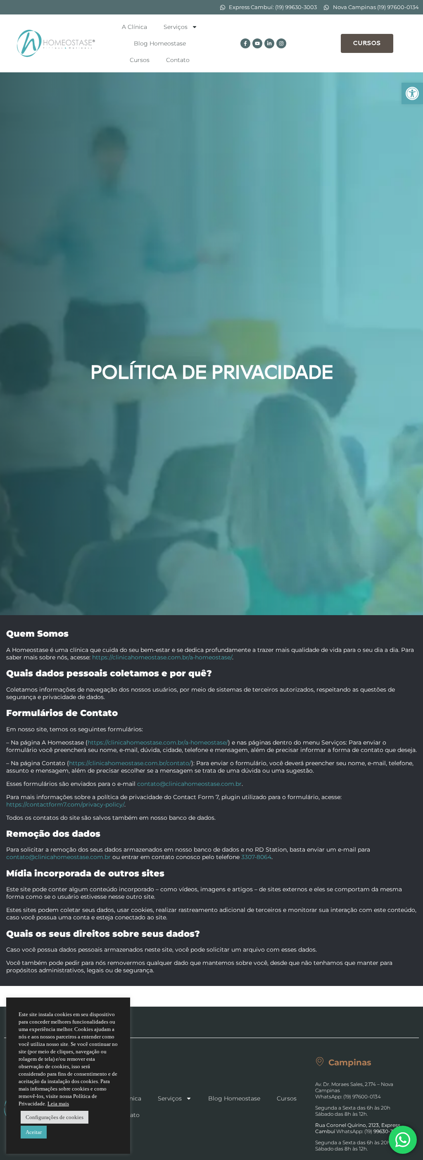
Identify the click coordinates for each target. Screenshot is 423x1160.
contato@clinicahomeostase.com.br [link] (189, 784)
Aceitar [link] (34, 1132)
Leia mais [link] (58, 1103)
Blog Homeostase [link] (160, 43)
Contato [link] (178, 60)
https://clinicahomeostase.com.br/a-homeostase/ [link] (162, 657)
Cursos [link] (140, 60)
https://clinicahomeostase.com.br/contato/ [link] (130, 763)
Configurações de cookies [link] (54, 1117)
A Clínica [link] (134, 27)
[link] (412, 93)
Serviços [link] (176, 27)
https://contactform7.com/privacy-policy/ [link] (65, 804)
